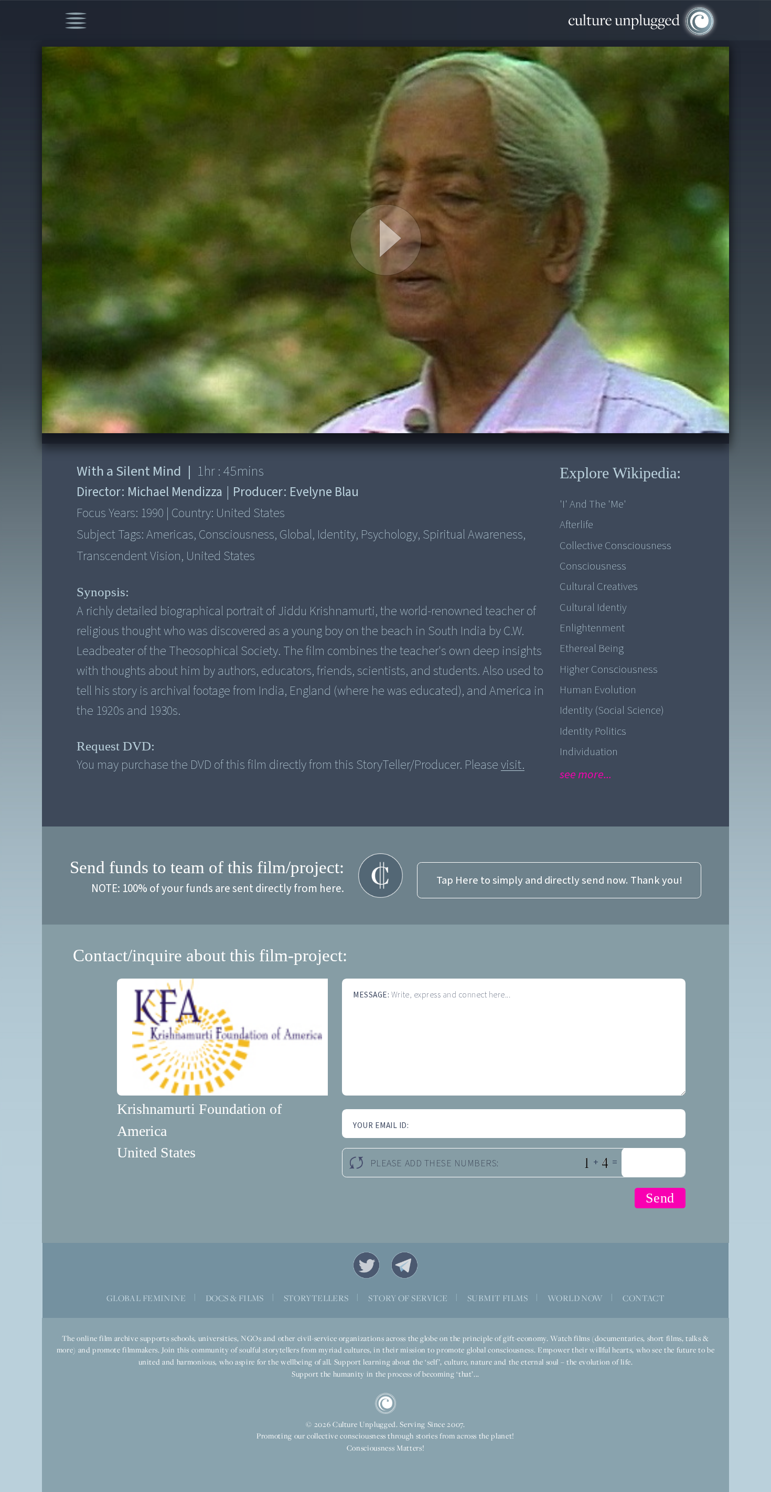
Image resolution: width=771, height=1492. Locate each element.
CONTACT (644, 1298)
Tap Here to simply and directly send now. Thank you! (559, 880)
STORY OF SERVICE (407, 1298)
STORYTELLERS (316, 1298)
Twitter (366, 1265)
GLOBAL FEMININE (146, 1298)
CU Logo (385, 1403)
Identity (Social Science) (612, 710)
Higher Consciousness (609, 669)
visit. (512, 765)
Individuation (589, 751)
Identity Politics (593, 731)
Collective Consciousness (615, 545)
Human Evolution (598, 689)
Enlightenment (592, 628)
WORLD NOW (575, 1298)
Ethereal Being (592, 648)
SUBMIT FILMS (497, 1298)
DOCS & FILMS (235, 1298)
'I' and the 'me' (593, 504)
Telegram (405, 1265)
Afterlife (576, 524)
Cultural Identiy (593, 607)
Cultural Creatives (599, 586)
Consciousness (593, 566)
